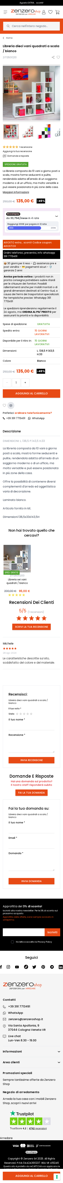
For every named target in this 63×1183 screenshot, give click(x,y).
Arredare (6, 1138)
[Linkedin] (61, 967)
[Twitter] (34, 967)
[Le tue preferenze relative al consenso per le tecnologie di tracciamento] (57, 1176)
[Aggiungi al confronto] (10, 405)
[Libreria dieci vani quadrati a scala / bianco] (11, 132)
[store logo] (26, 12)
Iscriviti (52, 932)
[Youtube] (17, 967)
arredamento (29, 1092)
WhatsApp (15, 1013)
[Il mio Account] (44, 12)
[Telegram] (52, 967)
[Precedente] (7, 558)
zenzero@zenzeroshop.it (25, 1019)
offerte (34, 1080)
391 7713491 (10, 256)
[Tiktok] (26, 967)
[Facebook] (1, 967)
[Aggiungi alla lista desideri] (58, 57)
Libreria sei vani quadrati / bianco (17, 581)
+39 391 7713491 (15, 418)
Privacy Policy (45, 941)
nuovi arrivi (29, 1103)
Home (9, 38)
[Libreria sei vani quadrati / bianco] (17, 558)
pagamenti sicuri (36, 267)
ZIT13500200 (17, 575)
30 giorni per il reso (18, 263)
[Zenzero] (31, 986)
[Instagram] (8, 967)
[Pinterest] (43, 967)
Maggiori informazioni (16, 192)
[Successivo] (27, 558)
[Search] (8, 26)
